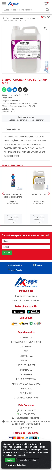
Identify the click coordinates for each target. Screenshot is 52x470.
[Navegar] (3, 193)
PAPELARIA (26, 388)
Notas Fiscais (16, 270)
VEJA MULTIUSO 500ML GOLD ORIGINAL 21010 (13, 196)
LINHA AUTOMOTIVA (26, 379)
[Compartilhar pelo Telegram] (9, 89)
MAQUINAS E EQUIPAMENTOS (26, 384)
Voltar (46, 17)
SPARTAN (11, 112)
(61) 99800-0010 (28, 414)
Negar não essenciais (27, 460)
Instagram (27, 427)
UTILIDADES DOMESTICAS (26, 398)
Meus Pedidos (16, 265)
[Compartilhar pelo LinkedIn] (14, 89)
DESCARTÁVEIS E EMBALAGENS (26, 342)
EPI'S (26, 351)
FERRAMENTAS (26, 356)
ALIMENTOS (26, 337)
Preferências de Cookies (16, 465)
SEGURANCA (26, 393)
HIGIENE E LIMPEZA (26, 365)
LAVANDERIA (26, 374)
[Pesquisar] (47, 9)
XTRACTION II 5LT (39, 195)
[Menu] (4, 3)
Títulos (39, 265)
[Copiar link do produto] (25, 89)
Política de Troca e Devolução (26, 300)
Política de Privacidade (26, 296)
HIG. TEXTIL (26, 360)
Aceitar (10, 460)
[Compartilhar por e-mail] (20, 89)
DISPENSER (26, 346)
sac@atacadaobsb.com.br (27, 418)
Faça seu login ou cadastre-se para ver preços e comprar (26, 118)
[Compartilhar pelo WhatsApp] (4, 89)
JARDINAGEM (26, 370)
